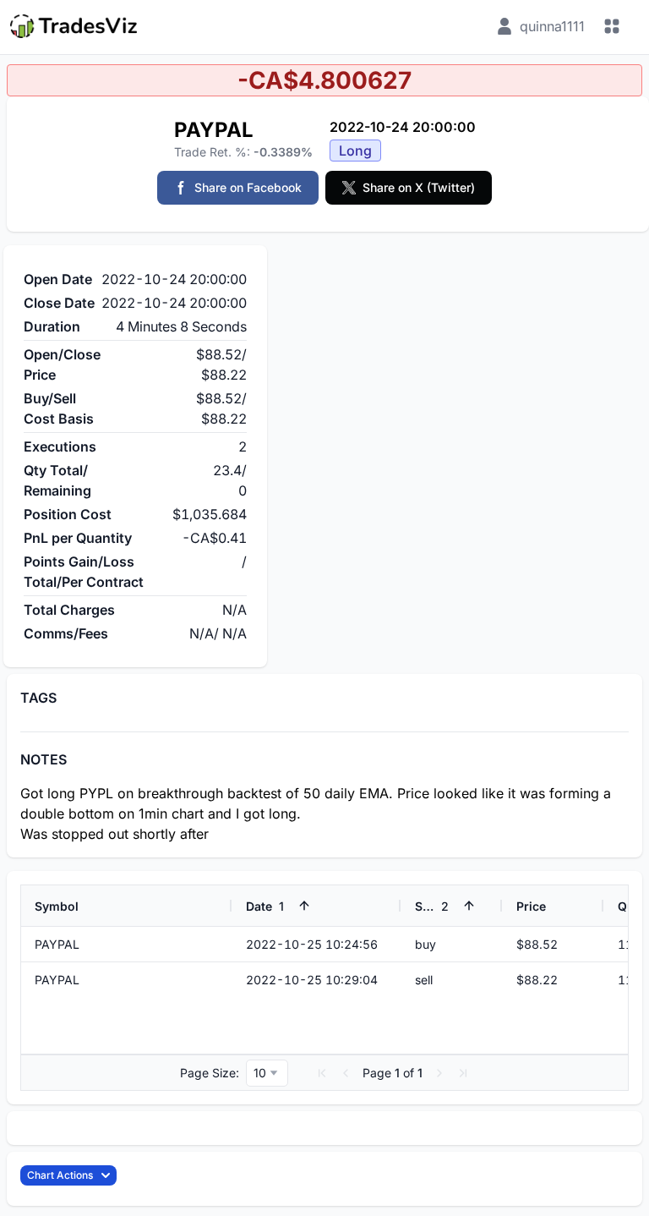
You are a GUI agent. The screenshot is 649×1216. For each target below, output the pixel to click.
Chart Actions (60, 1175)
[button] (322, 1073)
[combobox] (267, 1073)
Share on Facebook (248, 187)
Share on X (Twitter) (419, 187)
